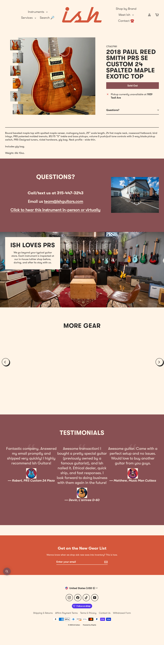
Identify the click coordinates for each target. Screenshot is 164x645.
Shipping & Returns (43, 613)
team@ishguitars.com (63, 201)
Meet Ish (125, 15)
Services (27, 17)
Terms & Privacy (88, 613)
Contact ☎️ (126, 21)
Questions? (112, 110)
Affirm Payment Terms (66, 613)
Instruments (36, 12)
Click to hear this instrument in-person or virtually (55, 209)
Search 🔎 (47, 17)
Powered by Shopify (89, 625)
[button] (7, 571)
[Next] (159, 362)
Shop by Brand (126, 9)
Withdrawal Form (122, 613)
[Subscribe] (106, 562)
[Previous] (5, 362)
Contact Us (104, 613)
